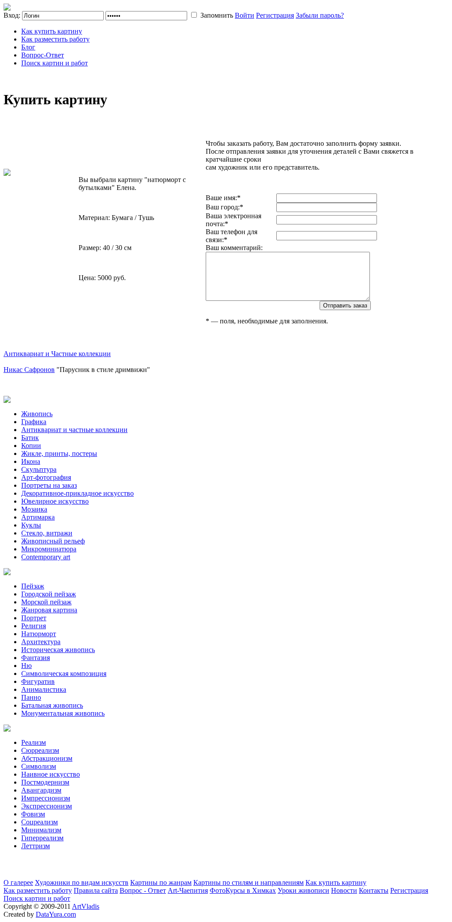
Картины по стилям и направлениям (248, 882)
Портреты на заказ (49, 485)
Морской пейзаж (46, 602)
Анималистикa (43, 689)
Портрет (33, 618)
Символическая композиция (63, 673)
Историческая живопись (58, 649)
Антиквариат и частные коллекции (74, 429)
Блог (28, 47)
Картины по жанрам (161, 882)
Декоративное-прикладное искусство (77, 493)
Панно (31, 697)
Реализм (33, 742)
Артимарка (38, 517)
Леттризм (35, 846)
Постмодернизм (45, 782)
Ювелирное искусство (55, 501)
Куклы (31, 525)
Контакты (373, 890)
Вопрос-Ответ (42, 55)
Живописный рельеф (53, 541)
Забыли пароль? (320, 15)
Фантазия (35, 657)
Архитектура (40, 641)
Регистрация (275, 15)
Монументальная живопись (63, 713)
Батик (30, 437)
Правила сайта (96, 890)
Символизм (38, 766)
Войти (244, 15)
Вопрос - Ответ (143, 890)
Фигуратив (38, 681)
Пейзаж (32, 586)
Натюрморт (38, 633)
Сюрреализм (40, 750)
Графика (33, 421)
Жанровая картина (49, 610)
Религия (33, 626)
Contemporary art (45, 557)
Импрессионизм (45, 798)
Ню (26, 665)
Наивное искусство (50, 774)
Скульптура (38, 469)
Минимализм (41, 830)
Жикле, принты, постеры (59, 453)
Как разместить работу (55, 39)
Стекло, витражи (46, 533)
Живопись (37, 413)
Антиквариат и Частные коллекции (57, 353)
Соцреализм (39, 822)
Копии (31, 445)
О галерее (18, 882)
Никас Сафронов (29, 369)
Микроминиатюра (48, 549)
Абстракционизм (46, 758)
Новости (344, 890)
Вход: (12, 15)
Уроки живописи (303, 890)
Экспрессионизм (46, 806)
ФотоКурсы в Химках (243, 890)
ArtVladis (85, 906)
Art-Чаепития (188, 890)
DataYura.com (56, 914)
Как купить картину (51, 31)
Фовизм (33, 814)
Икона (30, 461)
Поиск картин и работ (54, 63)
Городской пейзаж (48, 594)
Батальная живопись (52, 705)
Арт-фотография (46, 477)
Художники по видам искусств (81, 882)
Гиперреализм (42, 838)
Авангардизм (41, 790)
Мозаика (34, 509)
